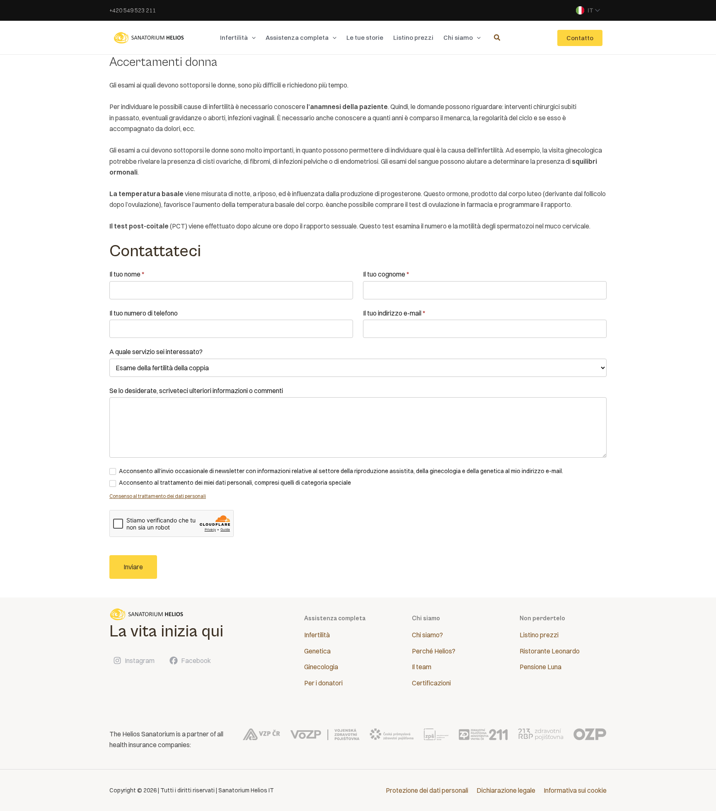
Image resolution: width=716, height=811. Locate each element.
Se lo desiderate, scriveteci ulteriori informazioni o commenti (196, 390)
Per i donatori (323, 683)
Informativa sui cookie (575, 790)
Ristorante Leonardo (550, 651)
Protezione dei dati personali (427, 790)
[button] (252, 37)
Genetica (317, 651)
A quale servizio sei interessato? (156, 351)
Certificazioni (431, 683)
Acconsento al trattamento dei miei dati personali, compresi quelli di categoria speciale (234, 482)
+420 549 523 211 (132, 10)
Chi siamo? (427, 635)
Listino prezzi (539, 635)
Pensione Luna (540, 667)
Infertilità (317, 635)
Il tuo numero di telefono (143, 313)
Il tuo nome (126, 274)
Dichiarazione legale (506, 790)
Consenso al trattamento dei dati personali (157, 496)
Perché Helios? (433, 651)
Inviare (133, 567)
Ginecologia (321, 667)
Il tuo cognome (386, 274)
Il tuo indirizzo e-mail (394, 313)
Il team (421, 667)
